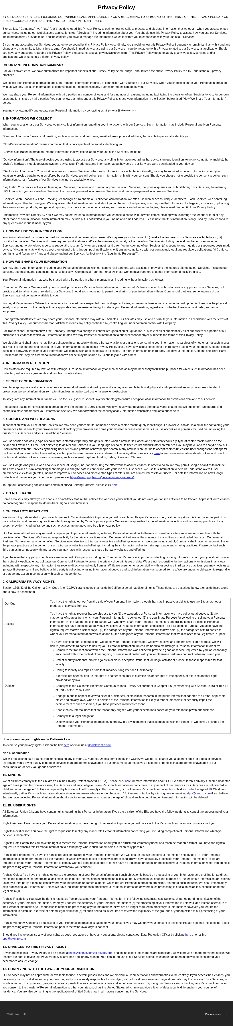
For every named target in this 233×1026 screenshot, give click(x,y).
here (157, 453)
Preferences (213, 1014)
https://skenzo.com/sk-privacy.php (90, 952)
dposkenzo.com (99, 745)
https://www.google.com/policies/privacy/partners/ (102, 477)
